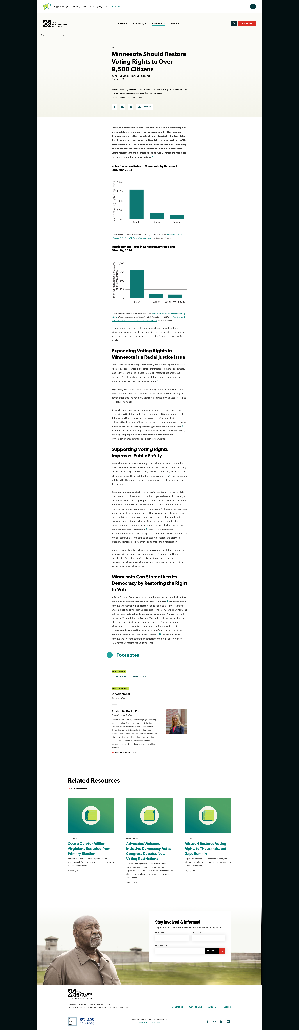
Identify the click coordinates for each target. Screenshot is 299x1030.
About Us (212, 1006)
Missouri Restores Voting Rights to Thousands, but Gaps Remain (205, 848)
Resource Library (57, 35)
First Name (159, 932)
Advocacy (138, 23)
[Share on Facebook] (114, 107)
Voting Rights (120, 677)
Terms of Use (143, 1022)
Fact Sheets (68, 35)
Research (157, 23)
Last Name (196, 932)
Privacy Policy (155, 1022)
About (173, 23)
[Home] (42, 35)
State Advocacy (139, 677)
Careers (227, 1006)
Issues (121, 23)
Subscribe (212, 951)
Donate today (113, 6)
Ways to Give (195, 1006)
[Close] (253, 6)
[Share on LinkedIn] (122, 107)
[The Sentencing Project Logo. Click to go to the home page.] (55, 23)
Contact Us (177, 1006)
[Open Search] (234, 23)
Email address (161, 945)
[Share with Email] (130, 107)
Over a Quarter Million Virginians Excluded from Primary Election (89, 848)
